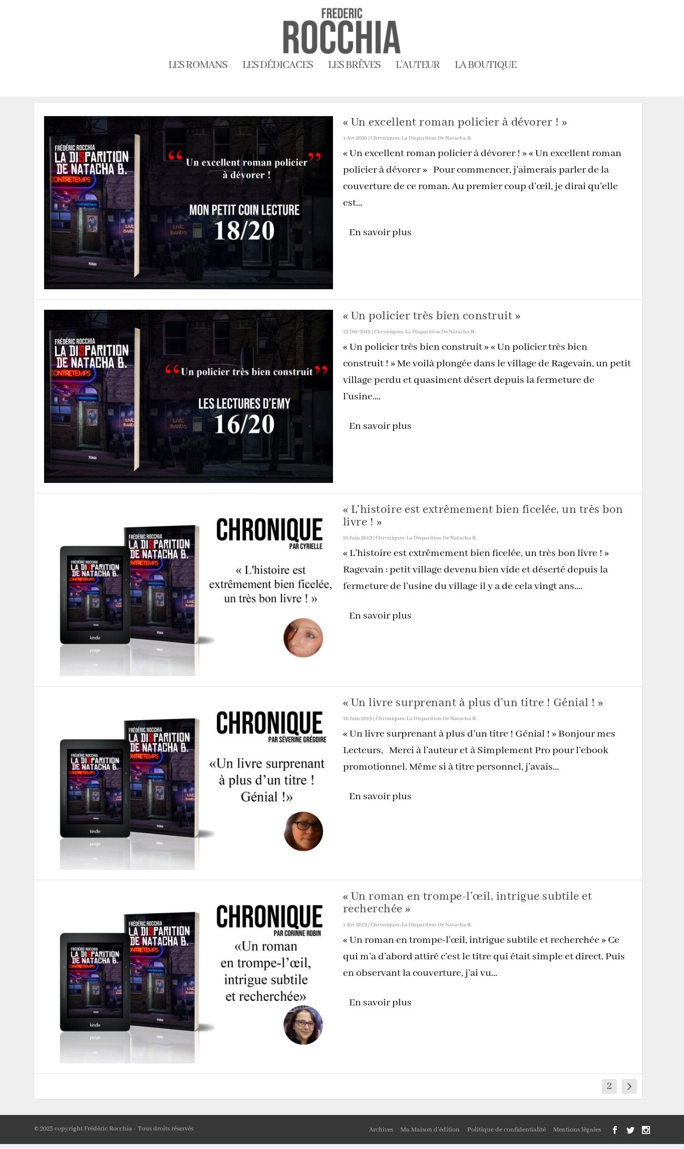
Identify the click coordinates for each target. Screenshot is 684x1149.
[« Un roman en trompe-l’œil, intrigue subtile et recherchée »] (188, 976)
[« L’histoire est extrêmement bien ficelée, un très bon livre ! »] (188, 590)
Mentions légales (577, 1129)
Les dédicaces (277, 67)
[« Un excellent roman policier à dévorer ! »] (188, 202)
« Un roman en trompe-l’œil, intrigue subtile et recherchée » (467, 902)
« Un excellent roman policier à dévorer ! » (455, 122)
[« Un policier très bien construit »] (188, 396)
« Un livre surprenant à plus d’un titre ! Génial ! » (473, 703)
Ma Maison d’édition (430, 1129)
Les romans (197, 67)
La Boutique (485, 67)
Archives (381, 1129)
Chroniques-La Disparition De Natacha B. (421, 138)
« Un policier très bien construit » (432, 316)
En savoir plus (380, 232)
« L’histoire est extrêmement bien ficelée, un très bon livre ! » (483, 515)
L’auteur (418, 67)
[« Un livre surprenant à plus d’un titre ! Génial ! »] (188, 783)
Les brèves (354, 67)
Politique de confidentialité (506, 1129)
